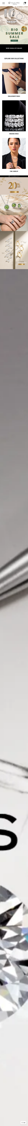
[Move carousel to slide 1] (12, 42)
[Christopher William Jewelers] (14, 3)
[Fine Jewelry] (14, 153)
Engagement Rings (14, 96)
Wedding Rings (14, 134)
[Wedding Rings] (14, 115)
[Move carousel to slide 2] (13, 42)
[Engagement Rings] (14, 78)
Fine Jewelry (14, 171)
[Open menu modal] (3, 3)
